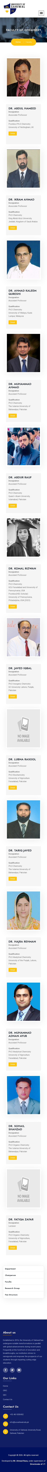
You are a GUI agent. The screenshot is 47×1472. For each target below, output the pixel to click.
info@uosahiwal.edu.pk (19, 1422)
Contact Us (7, 1399)
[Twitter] (12, 1370)
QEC (5, 1395)
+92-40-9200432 (17, 1414)
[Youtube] (19, 1370)
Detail (12, 133)
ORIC (5, 1390)
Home (18, 42)
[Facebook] (5, 1370)
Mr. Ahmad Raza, (21, 1461)
